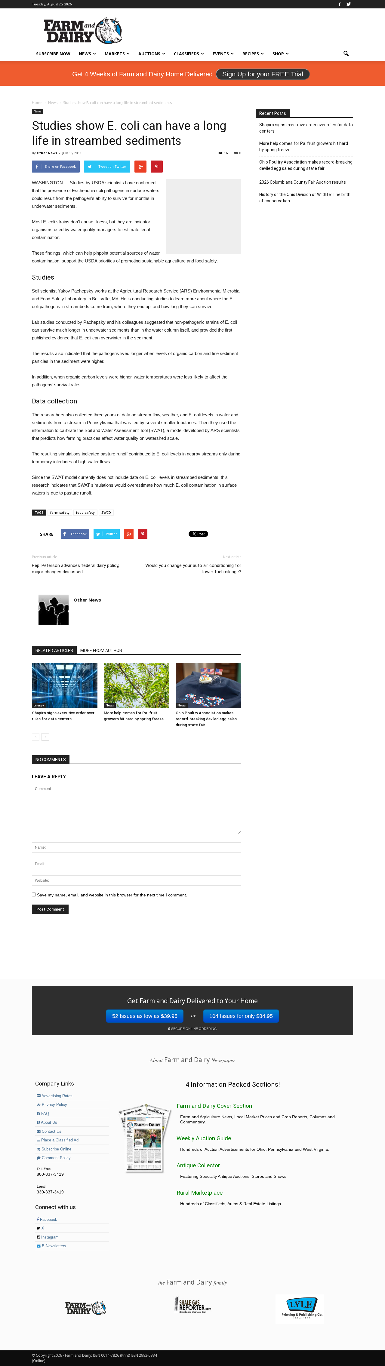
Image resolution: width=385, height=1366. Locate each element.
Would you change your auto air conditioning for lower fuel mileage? (193, 568)
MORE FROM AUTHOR (101, 650)
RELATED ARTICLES (54, 650)
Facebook (48, 1219)
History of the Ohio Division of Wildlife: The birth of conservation (304, 197)
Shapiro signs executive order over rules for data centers (306, 127)
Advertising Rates (56, 1096)
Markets (115, 54)
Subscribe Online (55, 1149)
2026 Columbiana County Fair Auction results (302, 182)
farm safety (59, 512)
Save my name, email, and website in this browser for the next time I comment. (112, 895)
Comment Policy (56, 1158)
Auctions (149, 54)
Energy (39, 705)
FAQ (44, 1114)
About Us (48, 1122)
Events (221, 54)
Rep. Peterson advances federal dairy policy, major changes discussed (75, 568)
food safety (85, 512)
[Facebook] (339, 4)
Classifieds (186, 54)
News (85, 54)
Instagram (49, 1237)
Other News (47, 153)
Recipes (250, 54)
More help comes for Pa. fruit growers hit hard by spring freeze (303, 146)
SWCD (106, 512)
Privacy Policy (54, 1105)
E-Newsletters (53, 1246)
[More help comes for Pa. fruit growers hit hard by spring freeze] (136, 685)
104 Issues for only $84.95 (241, 1016)
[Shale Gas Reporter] (192, 1312)
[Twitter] (348, 4)
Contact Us (51, 1131)
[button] (346, 54)
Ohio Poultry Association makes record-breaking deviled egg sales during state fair (206, 719)
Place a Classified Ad (59, 1140)
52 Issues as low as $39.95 (144, 1016)
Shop (278, 54)
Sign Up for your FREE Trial (262, 74)
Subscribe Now (53, 54)
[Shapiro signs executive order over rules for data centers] (64, 685)
